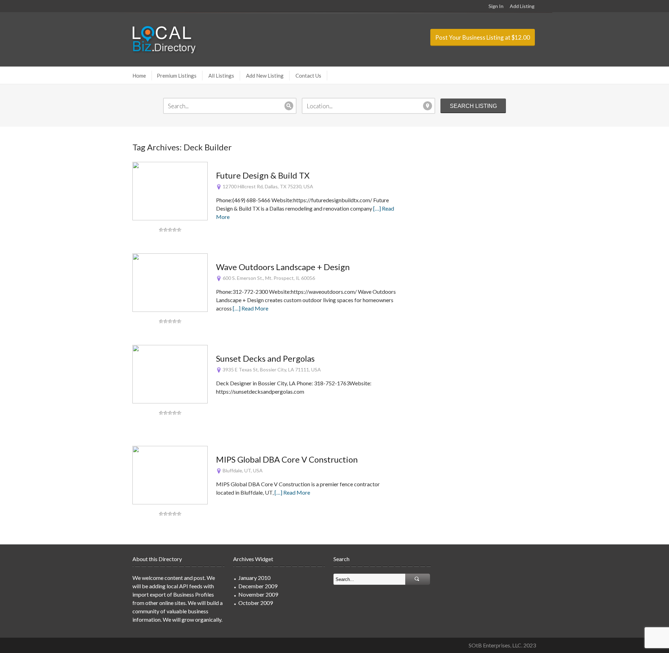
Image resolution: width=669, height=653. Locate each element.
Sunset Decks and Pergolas (265, 358)
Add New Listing (265, 75)
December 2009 (257, 586)
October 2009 (255, 602)
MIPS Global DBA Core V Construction (287, 459)
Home (139, 75)
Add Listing (522, 6)
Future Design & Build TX (262, 175)
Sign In (496, 6)
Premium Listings (177, 75)
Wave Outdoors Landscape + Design (283, 267)
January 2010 (254, 577)
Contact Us (308, 75)
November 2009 (258, 594)
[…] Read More (250, 308)
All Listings (221, 75)
